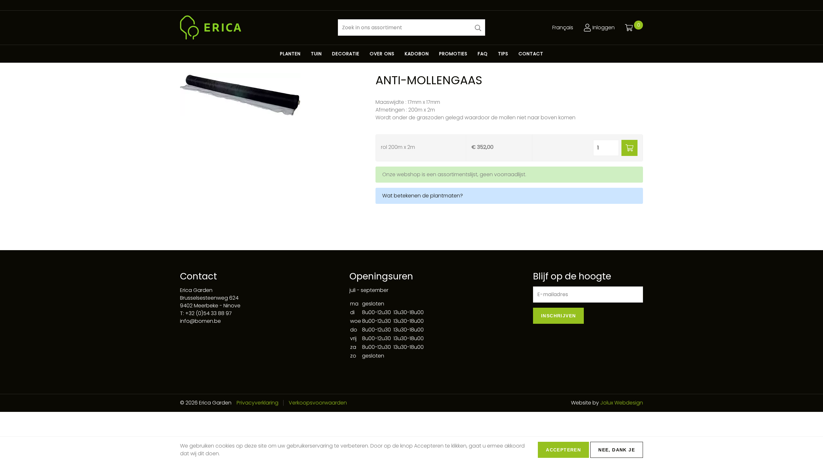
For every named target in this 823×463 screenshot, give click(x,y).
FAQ (483, 53)
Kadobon (417, 53)
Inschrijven (558, 315)
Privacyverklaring (257, 402)
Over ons (382, 53)
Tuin (316, 53)
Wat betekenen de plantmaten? (422, 195)
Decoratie (345, 53)
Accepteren (563, 449)
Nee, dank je (616, 449)
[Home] (254, 27)
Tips (503, 53)
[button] (478, 27)
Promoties (453, 53)
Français (562, 27)
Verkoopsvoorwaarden (318, 402)
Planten (290, 53)
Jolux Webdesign (621, 402)
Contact (531, 53)
